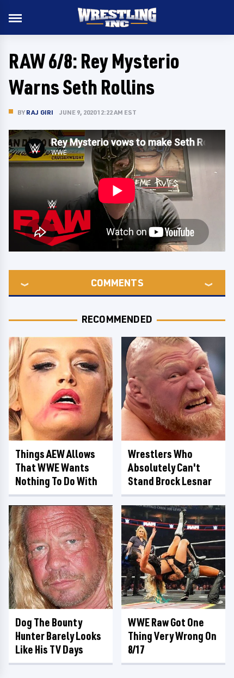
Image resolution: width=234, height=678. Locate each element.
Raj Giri (40, 112)
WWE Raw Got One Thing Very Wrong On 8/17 (172, 636)
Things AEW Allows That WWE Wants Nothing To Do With (56, 467)
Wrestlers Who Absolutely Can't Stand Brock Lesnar (170, 467)
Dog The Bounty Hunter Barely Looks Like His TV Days (58, 636)
